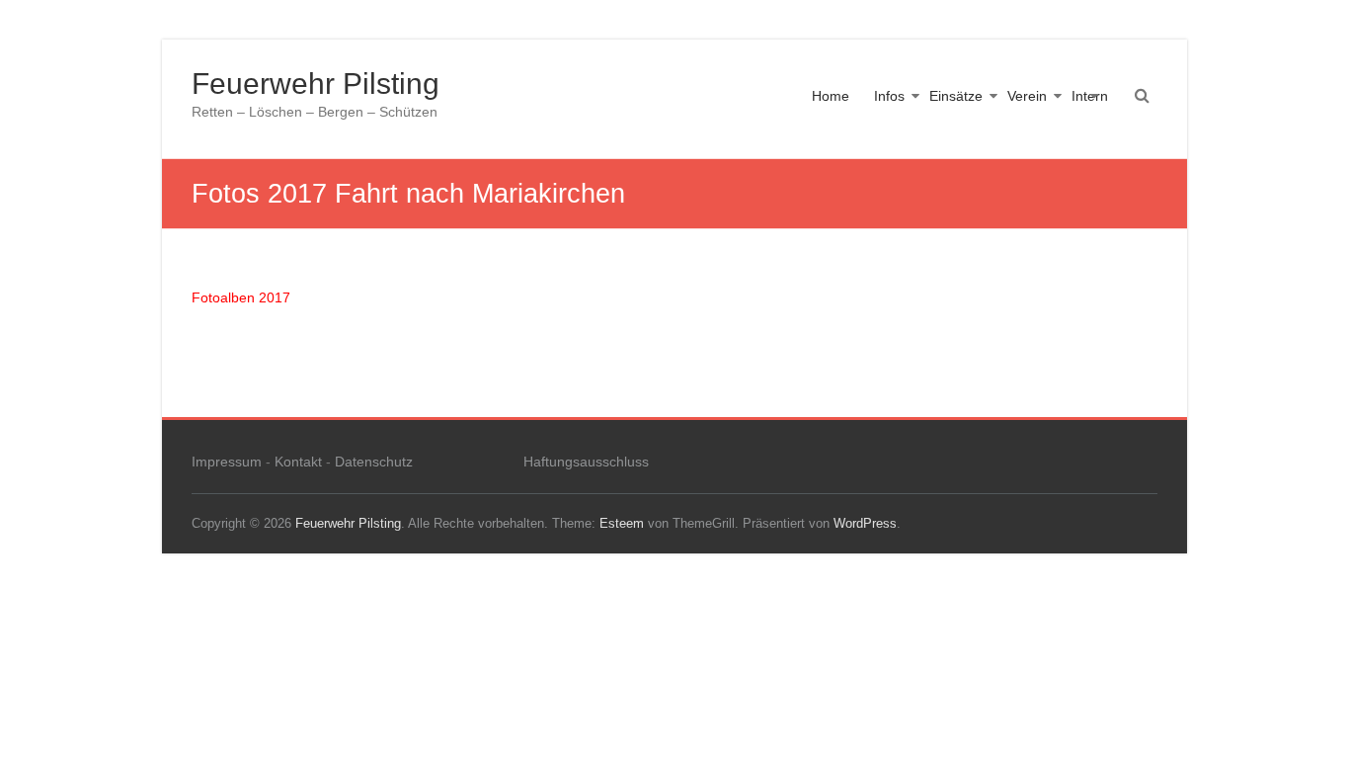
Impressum (227, 461)
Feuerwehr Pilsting (315, 83)
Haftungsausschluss (586, 461)
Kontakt (298, 461)
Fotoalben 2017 (241, 297)
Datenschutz (374, 461)
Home (830, 96)
